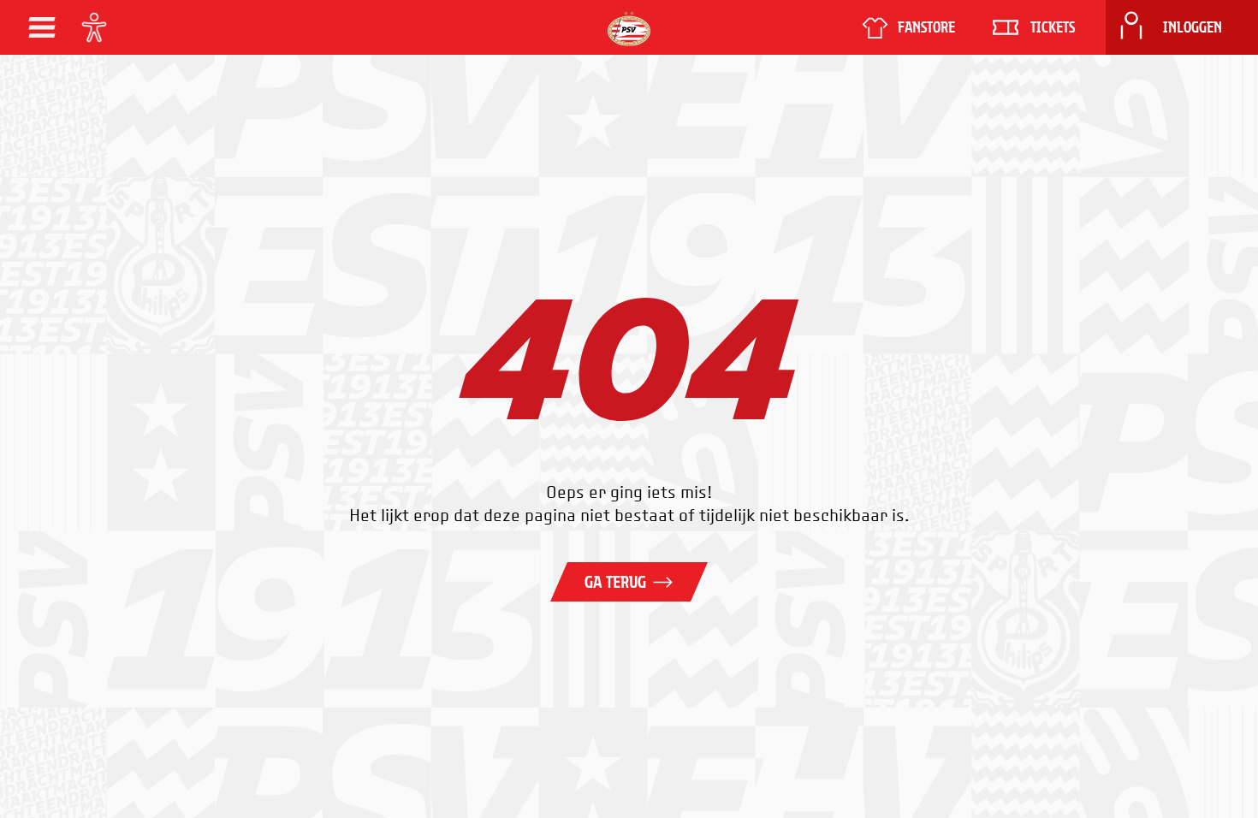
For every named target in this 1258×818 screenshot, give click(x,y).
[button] (42, 27)
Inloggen (1192, 27)
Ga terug (615, 582)
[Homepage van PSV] (629, 28)
